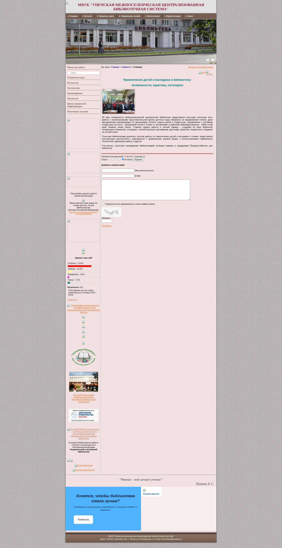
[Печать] (209, 74)
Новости (126, 67)
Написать (83, 519)
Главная (115, 67)
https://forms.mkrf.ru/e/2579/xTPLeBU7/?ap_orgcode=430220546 (83, 213)
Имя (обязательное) (144, 170)
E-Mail (138, 176)
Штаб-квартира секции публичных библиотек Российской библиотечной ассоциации (83, 398)
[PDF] (202, 72)
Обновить (106, 218)
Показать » (72, 300)
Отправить (106, 226)
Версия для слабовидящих (200, 67)
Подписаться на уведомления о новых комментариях (130, 204)
